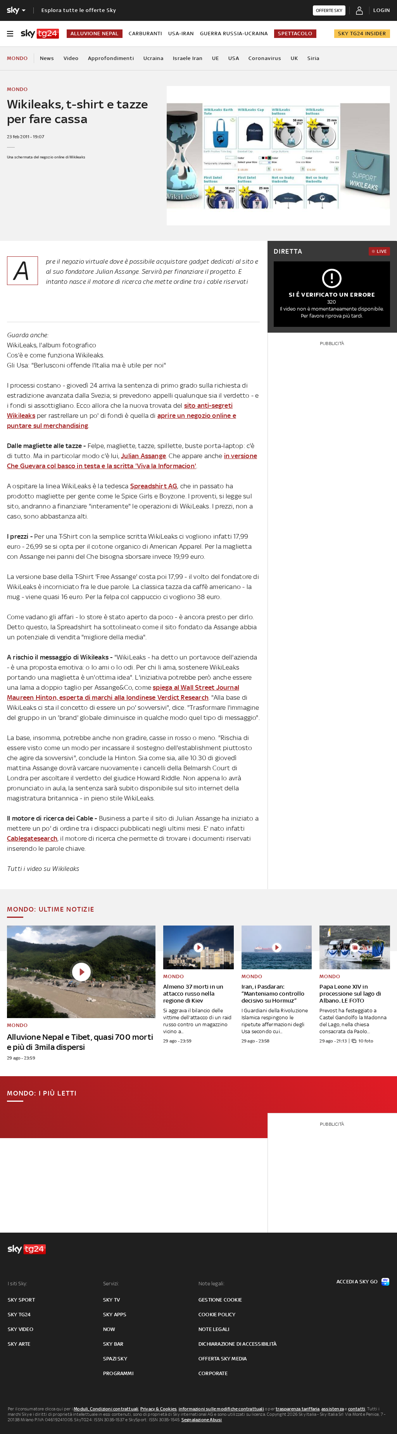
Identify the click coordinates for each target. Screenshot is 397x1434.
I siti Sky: (17, 1283)
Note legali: (211, 1283)
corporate (213, 1373)
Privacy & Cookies (158, 1409)
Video (71, 58)
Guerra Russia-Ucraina (234, 33)
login (381, 10)
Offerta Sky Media (222, 1359)
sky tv (111, 1300)
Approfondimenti (111, 58)
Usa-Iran (181, 33)
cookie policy (217, 1314)
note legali (213, 1329)
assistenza (332, 1409)
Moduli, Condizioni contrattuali (106, 1409)
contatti (357, 1409)
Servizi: (111, 1283)
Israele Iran (188, 58)
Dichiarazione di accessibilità (237, 1344)
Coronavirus (265, 58)
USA (233, 58)
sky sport (21, 1300)
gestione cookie (220, 1300)
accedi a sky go (357, 1282)
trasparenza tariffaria (297, 1409)
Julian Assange (143, 456)
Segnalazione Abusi (201, 1419)
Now (109, 1329)
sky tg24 (19, 1314)
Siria (313, 58)
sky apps (115, 1314)
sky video (20, 1329)
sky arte (19, 1344)
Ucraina (153, 58)
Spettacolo (295, 33)
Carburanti (145, 33)
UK (294, 58)
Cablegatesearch (32, 838)
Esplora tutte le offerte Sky (78, 10)
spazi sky (115, 1359)
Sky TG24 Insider (362, 33)
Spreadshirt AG (154, 486)
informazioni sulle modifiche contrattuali (221, 1409)
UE (215, 58)
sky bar (113, 1344)
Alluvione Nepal (95, 33)
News (47, 58)
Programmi (118, 1373)
